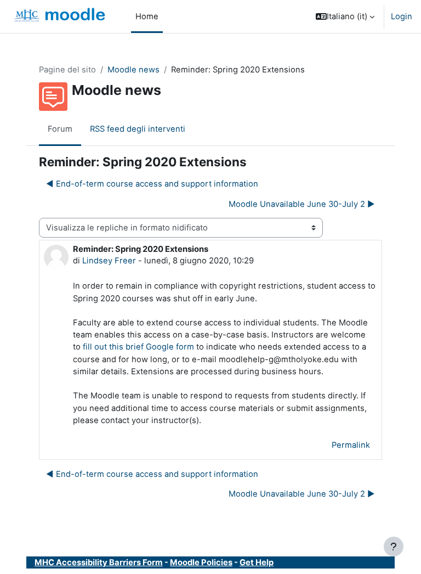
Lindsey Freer (109, 261)
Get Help (257, 562)
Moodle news (133, 70)
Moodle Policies (201, 562)
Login (401, 16)
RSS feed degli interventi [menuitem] (137, 129)
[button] (345, 16)
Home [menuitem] (146, 16)
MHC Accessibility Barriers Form (99, 562)
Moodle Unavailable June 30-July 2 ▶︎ (302, 204)
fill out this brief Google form (138, 347)
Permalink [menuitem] (351, 445)
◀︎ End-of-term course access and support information (152, 184)
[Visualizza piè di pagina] (393, 546)
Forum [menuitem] (60, 129)
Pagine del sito (67, 70)
